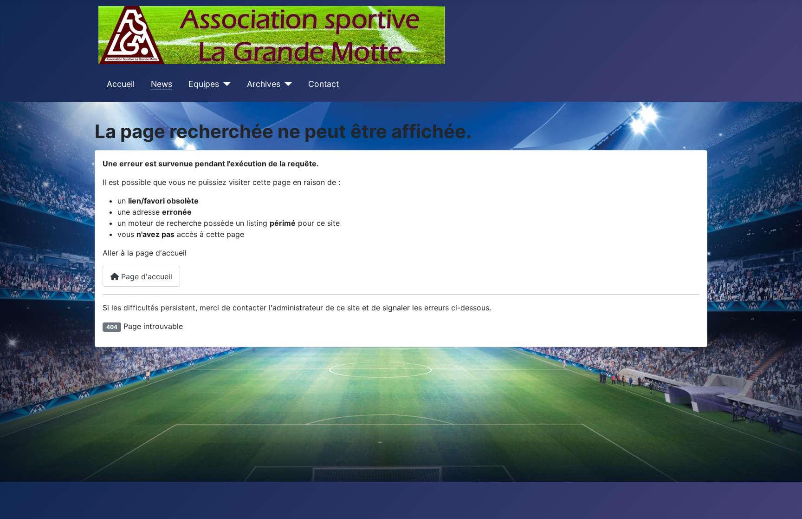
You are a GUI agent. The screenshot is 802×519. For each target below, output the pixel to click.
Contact (323, 84)
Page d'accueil (145, 276)
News (161, 84)
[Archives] (286, 84)
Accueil (121, 84)
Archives (263, 84)
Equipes (203, 84)
